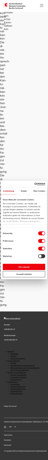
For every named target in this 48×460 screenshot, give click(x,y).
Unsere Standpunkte (18, 375)
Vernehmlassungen (17, 387)
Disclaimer (7, 440)
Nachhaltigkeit (15, 380)
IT (15, 427)
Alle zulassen (24, 267)
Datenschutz (8, 435)
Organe (13, 356)
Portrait (13, 363)
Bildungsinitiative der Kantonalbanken (25, 368)
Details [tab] (24, 191)
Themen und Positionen (16, 372)
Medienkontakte (16, 394)
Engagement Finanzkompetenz (22, 365)
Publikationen (12, 382)
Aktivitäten (14, 354)
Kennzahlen (15, 384)
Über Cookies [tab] (39, 191)
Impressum (7, 445)
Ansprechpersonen (17, 358)
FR (10, 427)
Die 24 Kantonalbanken (19, 370)
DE (5, 427)
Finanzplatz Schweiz (18, 377)
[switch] (41, 241)
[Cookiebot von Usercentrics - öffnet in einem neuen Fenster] (34, 184)
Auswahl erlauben (24, 274)
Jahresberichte (16, 391)
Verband (10, 351)
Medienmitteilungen (18, 389)
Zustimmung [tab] (8, 191)
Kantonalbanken (13, 361)
